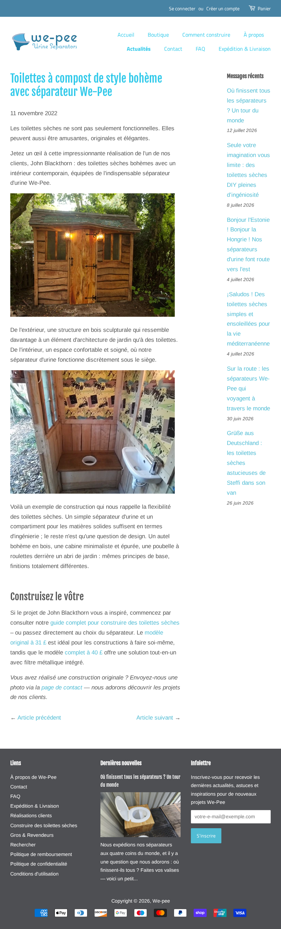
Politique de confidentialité (38, 864)
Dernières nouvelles (121, 763)
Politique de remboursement (41, 854)
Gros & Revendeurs (31, 835)
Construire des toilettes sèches (43, 825)
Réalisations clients (31, 815)
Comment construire (206, 35)
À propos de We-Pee (33, 777)
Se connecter (182, 8)
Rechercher (23, 844)
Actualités (139, 49)
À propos (254, 35)
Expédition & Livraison (245, 49)
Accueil (126, 35)
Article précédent (39, 717)
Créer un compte (223, 8)
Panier (264, 8)
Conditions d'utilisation (34, 874)
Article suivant (154, 717)
